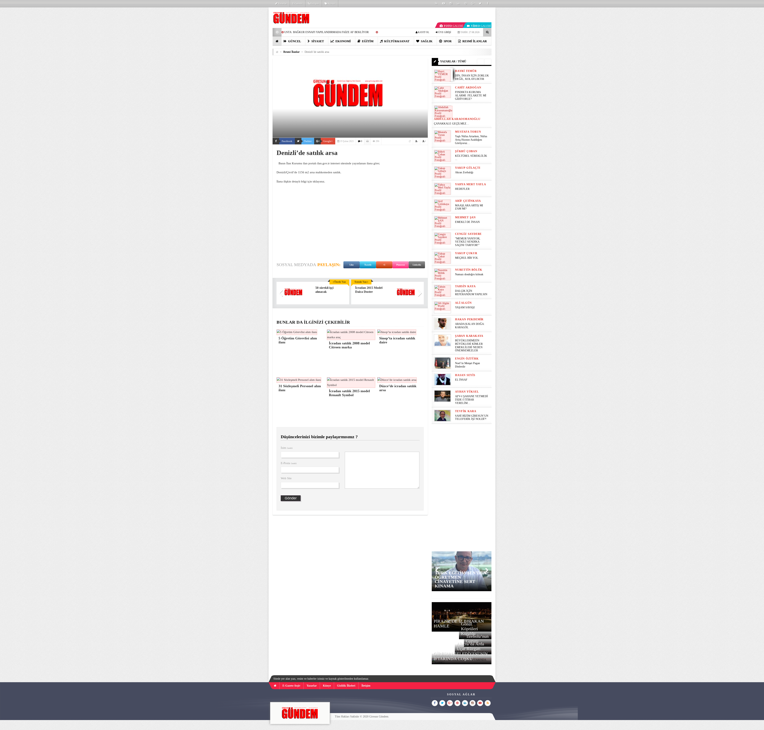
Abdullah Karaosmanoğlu (457, 119)
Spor (447, 41)
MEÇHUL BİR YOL (467, 257)
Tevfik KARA (465, 411)
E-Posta (289, 463)
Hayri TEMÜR (466, 71)
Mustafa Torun (468, 131)
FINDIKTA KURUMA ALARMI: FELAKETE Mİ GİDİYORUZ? (470, 95)
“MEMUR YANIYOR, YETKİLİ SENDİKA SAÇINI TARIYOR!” (467, 242)
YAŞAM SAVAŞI (465, 307)
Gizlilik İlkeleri (346, 685)
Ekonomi (343, 41)
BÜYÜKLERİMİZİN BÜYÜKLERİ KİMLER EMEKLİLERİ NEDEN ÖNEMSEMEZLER (469, 345)
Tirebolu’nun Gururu (477, 639)
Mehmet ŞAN (465, 217)
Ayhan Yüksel (467, 391)
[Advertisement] (252, 67)
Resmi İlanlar (474, 41)
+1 (384, 265)
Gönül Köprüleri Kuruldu (469, 628)
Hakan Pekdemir (469, 319)
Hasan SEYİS (465, 375)
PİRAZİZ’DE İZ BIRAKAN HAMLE (459, 623)
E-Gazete (297, 3)
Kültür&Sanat (396, 41)
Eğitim (367, 41)
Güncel (294, 41)
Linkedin (417, 265)
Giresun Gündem (378, 716)
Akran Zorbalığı (464, 172)
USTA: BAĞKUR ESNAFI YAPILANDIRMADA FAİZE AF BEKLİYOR (326, 32)
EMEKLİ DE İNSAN (467, 221)
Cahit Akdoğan (468, 87)
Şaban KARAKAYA (469, 335)
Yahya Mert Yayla (470, 184)
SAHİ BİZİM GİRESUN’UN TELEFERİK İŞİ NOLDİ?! (471, 417)
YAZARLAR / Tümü (453, 61)
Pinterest (400, 265)
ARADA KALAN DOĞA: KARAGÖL (470, 325)
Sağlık (426, 41)
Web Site (286, 478)
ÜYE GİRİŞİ (444, 32)
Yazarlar (282, 3)
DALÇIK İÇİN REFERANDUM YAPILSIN (471, 292)
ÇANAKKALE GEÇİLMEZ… (452, 123)
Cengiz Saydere (468, 233)
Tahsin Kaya (465, 286)
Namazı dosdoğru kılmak (469, 274)
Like (352, 265)
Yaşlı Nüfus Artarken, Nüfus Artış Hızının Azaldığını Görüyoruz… (471, 140)
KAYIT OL (423, 32)
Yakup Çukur (466, 253)
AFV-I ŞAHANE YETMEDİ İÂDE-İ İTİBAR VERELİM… (471, 400)
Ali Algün (463, 302)
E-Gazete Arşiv (291, 685)
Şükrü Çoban (466, 151)
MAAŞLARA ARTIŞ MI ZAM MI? (469, 207)
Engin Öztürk (467, 358)
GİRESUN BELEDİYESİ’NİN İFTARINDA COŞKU (461, 656)
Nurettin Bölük (468, 269)
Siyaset (317, 41)
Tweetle (367, 265)
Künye (331, 3)
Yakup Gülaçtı (467, 167)
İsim (287, 447)
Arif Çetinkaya (468, 200)
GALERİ (453, 25)
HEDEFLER (462, 188)
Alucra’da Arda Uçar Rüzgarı (470, 646)
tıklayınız (318, 181)
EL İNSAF (461, 379)
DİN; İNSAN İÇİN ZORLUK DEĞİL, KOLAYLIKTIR (472, 77)
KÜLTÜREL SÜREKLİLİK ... (471, 157)
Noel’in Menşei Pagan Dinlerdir (467, 365)
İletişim (314, 3)
